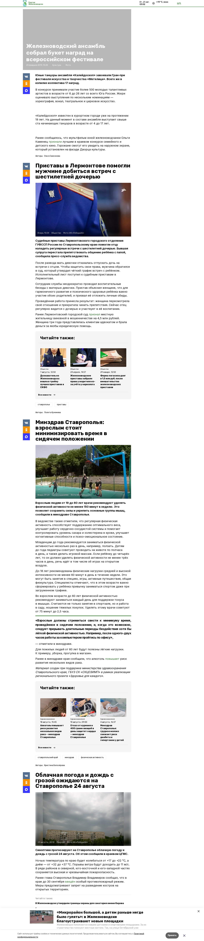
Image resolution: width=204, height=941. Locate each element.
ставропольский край (48, 757)
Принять (172, 935)
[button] (41, 917)
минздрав (69, 757)
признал (94, 314)
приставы (61, 404)
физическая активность (92, 757)
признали (55, 141)
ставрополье (44, 404)
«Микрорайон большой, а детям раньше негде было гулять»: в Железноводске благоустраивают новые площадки (100, 916)
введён (70, 881)
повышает (112, 658)
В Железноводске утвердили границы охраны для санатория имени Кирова (79, 903)
